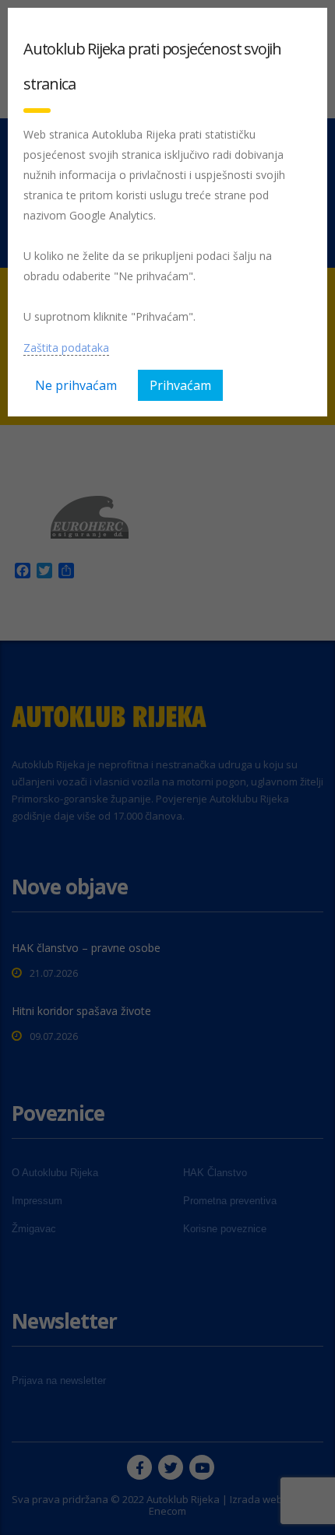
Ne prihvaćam (76, 385)
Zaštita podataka (66, 347)
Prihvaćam (180, 385)
